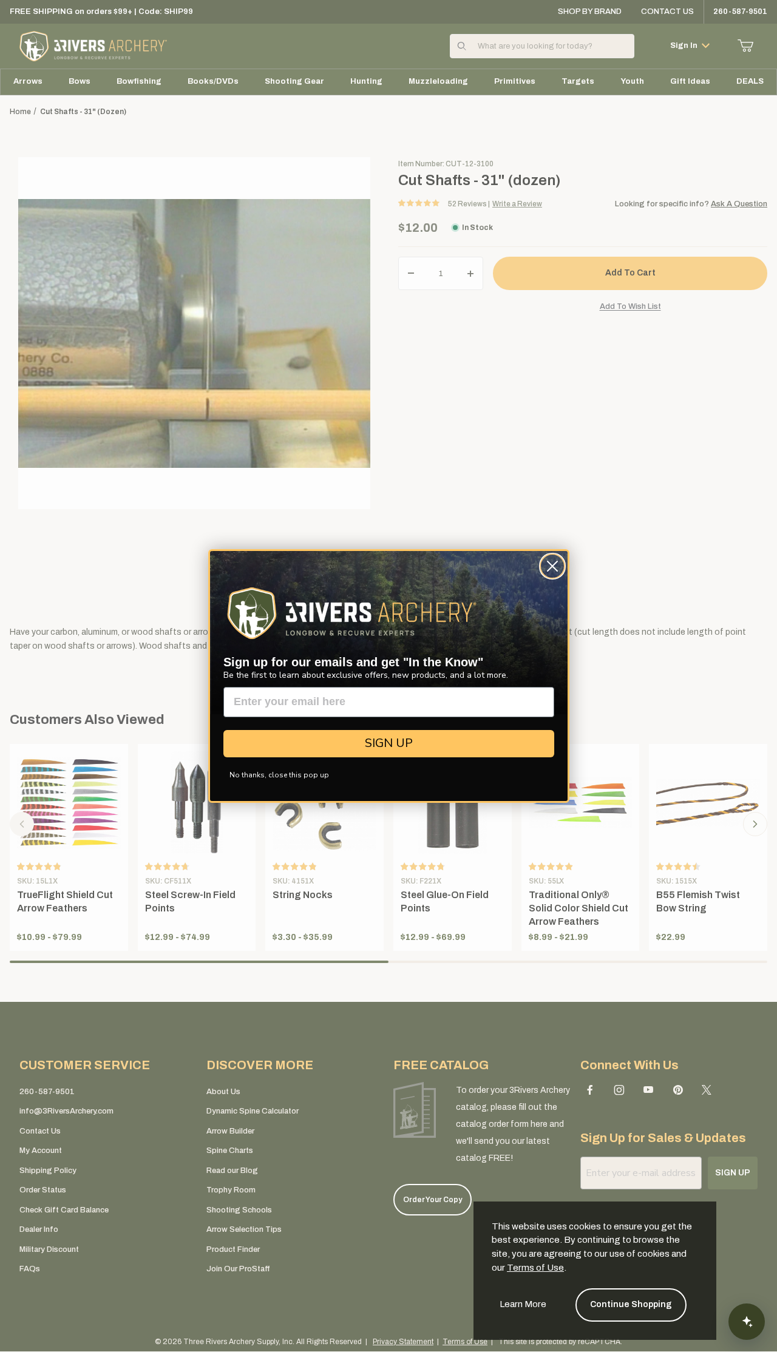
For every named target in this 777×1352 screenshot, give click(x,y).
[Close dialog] (552, 566)
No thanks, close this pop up (279, 775)
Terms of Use (535, 1268)
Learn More (523, 1304)
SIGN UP (389, 743)
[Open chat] (746, 1321)
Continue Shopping (631, 1304)
